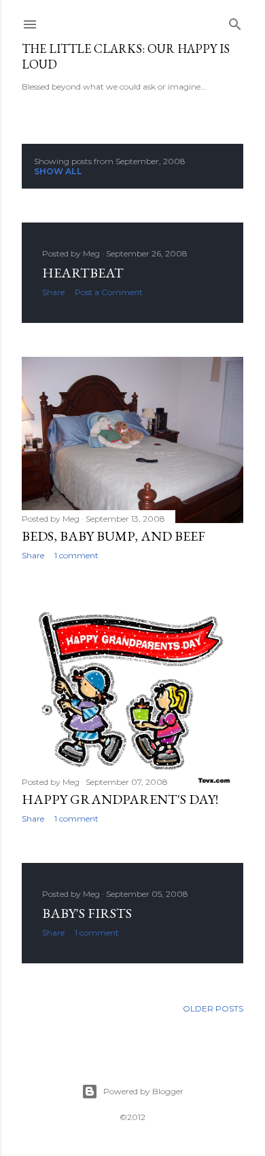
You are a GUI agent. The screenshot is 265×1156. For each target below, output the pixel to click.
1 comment (76, 555)
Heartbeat (83, 273)
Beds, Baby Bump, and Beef (113, 536)
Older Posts (213, 1008)
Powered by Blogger (143, 1091)
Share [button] (53, 292)
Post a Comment (109, 292)
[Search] (235, 21)
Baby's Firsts (87, 913)
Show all (58, 171)
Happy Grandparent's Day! (120, 799)
